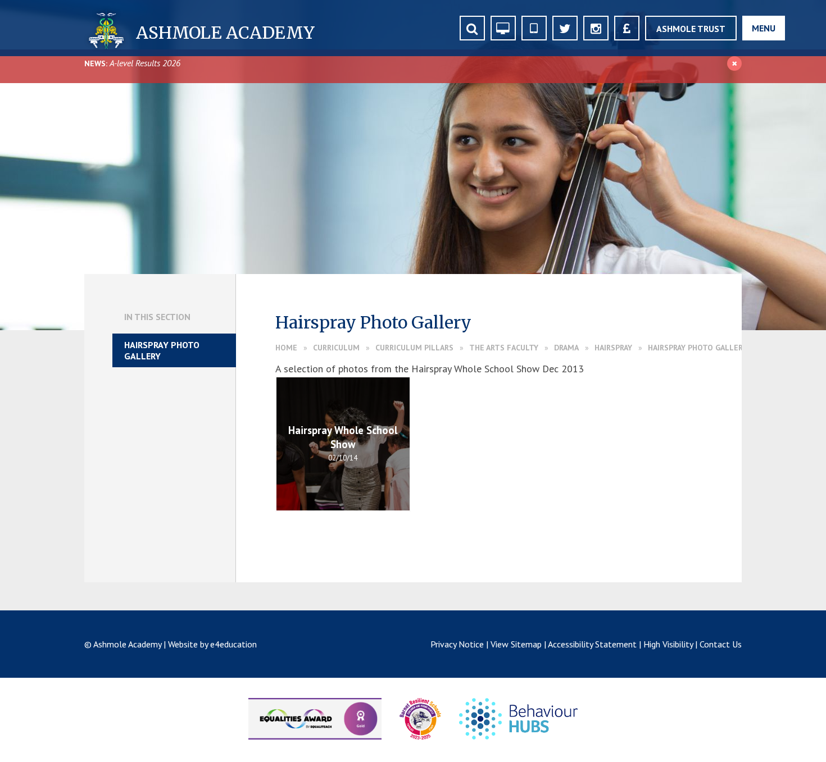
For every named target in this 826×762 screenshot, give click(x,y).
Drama (566, 348)
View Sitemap (516, 644)
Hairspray (613, 348)
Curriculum (336, 348)
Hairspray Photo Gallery (697, 348)
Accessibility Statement (592, 644)
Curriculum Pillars (414, 348)
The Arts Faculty (503, 348)
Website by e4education (212, 644)
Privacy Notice (457, 644)
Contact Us (721, 644)
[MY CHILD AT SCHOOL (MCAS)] (534, 28)
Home (286, 348)
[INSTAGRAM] (596, 28)
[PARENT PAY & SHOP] (626, 28)
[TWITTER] (565, 28)
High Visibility (668, 644)
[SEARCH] (472, 28)
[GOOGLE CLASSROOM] (503, 28)
